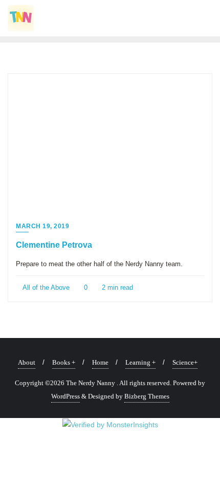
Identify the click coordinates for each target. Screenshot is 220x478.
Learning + (140, 362)
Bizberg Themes (146, 396)
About (26, 362)
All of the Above (45, 287)
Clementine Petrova (54, 245)
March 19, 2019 (42, 226)
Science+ (184, 362)
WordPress (65, 396)
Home (100, 362)
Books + (63, 362)
